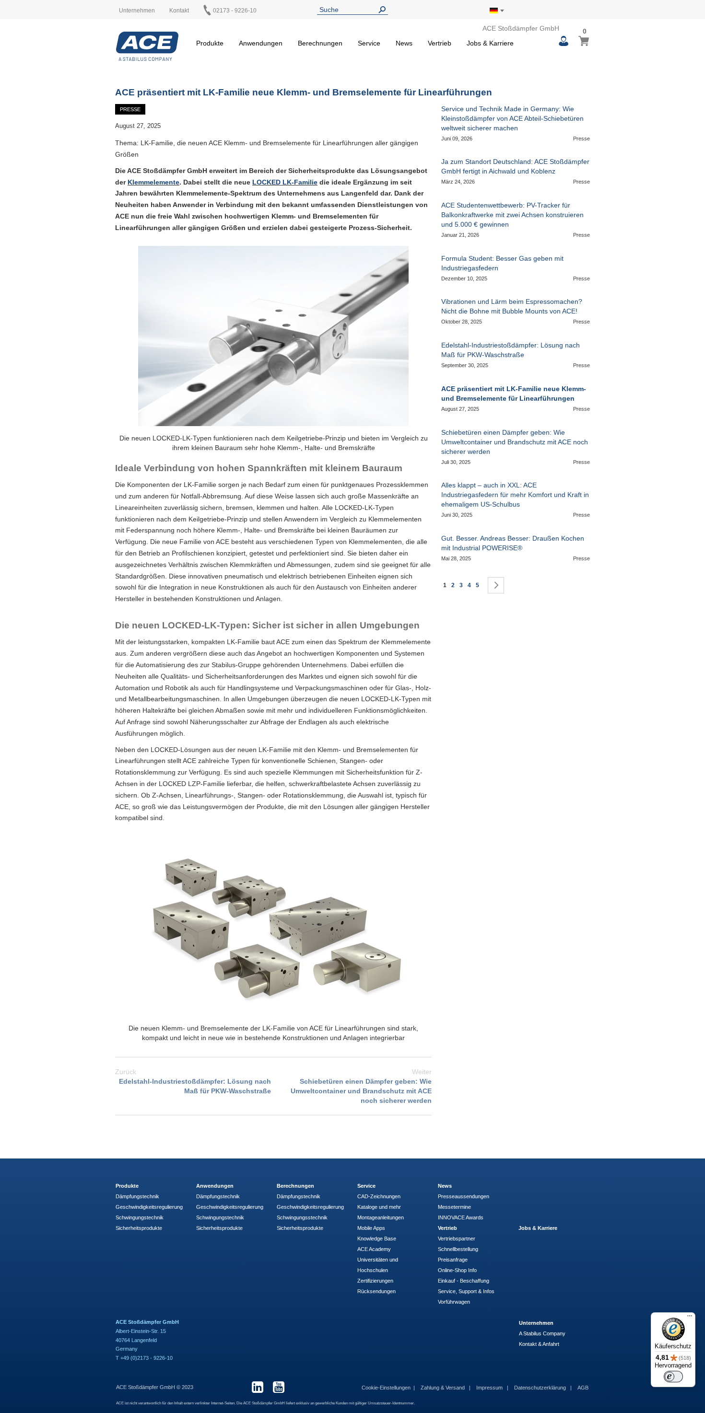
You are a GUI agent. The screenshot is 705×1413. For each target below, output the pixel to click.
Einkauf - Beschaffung (463, 1281)
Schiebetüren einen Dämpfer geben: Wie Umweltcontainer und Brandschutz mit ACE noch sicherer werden (361, 1086)
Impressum (490, 1387)
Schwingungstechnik (140, 1217)
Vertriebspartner (456, 1238)
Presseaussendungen (463, 1196)
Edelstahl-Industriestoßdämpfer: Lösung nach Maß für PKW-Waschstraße (193, 1081)
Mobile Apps (371, 1228)
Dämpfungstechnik (137, 1196)
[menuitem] (209, 41)
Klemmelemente (153, 182)
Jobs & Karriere (537, 1228)
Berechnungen (295, 1186)
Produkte (127, 1186)
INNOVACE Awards (460, 1217)
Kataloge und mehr (379, 1207)
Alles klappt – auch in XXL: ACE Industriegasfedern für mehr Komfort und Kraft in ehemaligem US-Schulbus (515, 494)
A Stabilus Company (542, 1333)
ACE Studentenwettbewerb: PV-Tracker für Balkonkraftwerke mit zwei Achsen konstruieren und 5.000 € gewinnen (512, 214)
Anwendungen (215, 1186)
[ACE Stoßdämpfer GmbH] (147, 46)
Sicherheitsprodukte (139, 1228)
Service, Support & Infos (466, 1291)
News (445, 1186)
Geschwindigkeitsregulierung (149, 1207)
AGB (582, 1387)
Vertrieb (447, 1228)
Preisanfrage (453, 1259)
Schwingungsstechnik (302, 1217)
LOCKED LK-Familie (284, 182)
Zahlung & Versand (443, 1387)
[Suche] (384, 9)
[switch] (673, 1376)
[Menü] (689, 1318)
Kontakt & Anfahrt (539, 1344)
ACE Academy (374, 1249)
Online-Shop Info (457, 1270)
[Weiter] (496, 585)
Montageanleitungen (380, 1217)
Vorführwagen (454, 1302)
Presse (130, 109)
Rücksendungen (376, 1291)
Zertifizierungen (375, 1281)
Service (366, 1186)
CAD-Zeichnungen (378, 1196)
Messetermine (454, 1207)
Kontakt (179, 10)
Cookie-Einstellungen (386, 1387)
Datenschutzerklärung (540, 1387)
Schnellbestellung (458, 1249)
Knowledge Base (376, 1238)
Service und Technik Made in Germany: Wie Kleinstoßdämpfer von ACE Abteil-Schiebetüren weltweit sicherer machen (512, 118)
